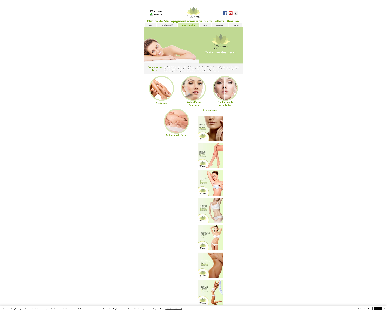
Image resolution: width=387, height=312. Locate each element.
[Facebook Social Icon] (225, 13)
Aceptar (378, 309)
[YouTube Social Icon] (231, 13)
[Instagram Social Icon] (236, 13)
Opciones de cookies (364, 309)
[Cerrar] (384, 308)
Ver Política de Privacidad (173, 309)
